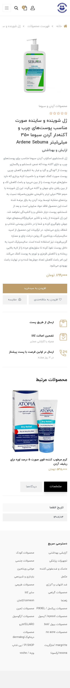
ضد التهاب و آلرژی (56, 584)
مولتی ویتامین (25, 569)
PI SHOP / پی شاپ (23, 645)
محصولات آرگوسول (23, 616)
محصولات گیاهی (57, 592)
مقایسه (12, 299)
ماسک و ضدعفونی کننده (53, 569)
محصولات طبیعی (24, 584)
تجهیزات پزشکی (58, 561)
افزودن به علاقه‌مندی (46, 299)
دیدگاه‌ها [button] (31, 487)
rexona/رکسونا (59, 653)
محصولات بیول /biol (55, 624)
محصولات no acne (56, 632)
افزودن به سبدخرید (35, 288)
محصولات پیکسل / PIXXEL (52, 608)
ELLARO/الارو (26, 624)
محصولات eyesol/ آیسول (52, 616)
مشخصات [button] (56, 486)
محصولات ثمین (25, 608)
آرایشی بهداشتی (58, 553)
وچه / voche (27, 653)
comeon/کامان (25, 600)
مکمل (64, 576)
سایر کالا (29, 592)
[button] (33, 8)
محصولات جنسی (24, 561)
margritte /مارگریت (55, 645)
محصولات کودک (25, 553)
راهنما (64, 600)
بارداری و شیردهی (24, 576)
